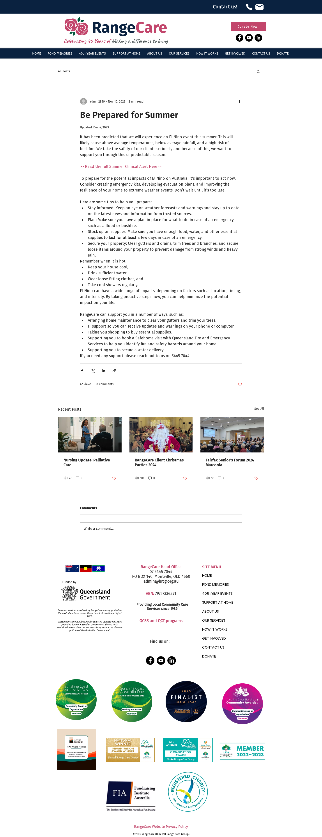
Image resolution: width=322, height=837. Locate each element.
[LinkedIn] (258, 38)
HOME (207, 575)
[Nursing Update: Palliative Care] (90, 434)
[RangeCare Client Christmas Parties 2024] (161, 434)
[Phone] (249, 7)
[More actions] (239, 101)
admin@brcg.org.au (161, 581)
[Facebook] (239, 38)
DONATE (209, 656)
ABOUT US (210, 611)
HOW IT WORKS (215, 629)
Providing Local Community (158, 604)
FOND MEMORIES (215, 584)
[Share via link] (114, 371)
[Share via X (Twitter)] (93, 371)
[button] (154, 53)
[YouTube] (249, 38)
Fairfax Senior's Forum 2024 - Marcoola (231, 462)
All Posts (64, 71)
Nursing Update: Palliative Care (87, 462)
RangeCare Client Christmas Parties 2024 (159, 462)
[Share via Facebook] (82, 371)
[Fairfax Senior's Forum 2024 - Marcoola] (232, 434)
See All (259, 409)
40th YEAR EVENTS (217, 593)
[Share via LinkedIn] (103, 371)
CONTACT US (213, 647)
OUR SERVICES (213, 620)
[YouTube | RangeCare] (161, 660)
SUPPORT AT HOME (217, 602)
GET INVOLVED (214, 638)
